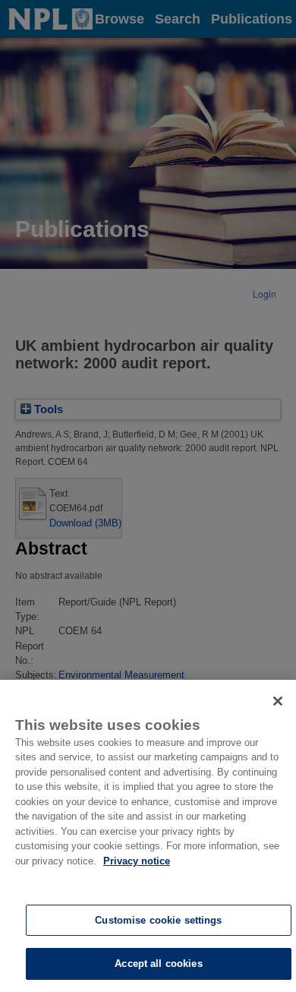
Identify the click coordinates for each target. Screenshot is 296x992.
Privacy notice (136, 861)
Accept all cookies (158, 963)
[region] (148, 836)
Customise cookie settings (158, 920)
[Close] (277, 701)
